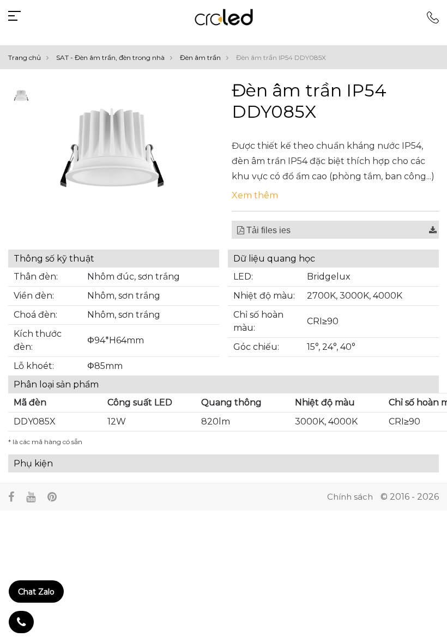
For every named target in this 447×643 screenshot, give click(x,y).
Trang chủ (24, 57)
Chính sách (350, 497)
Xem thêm (255, 195)
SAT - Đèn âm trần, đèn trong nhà (110, 57)
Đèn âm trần (200, 57)
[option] (21, 96)
